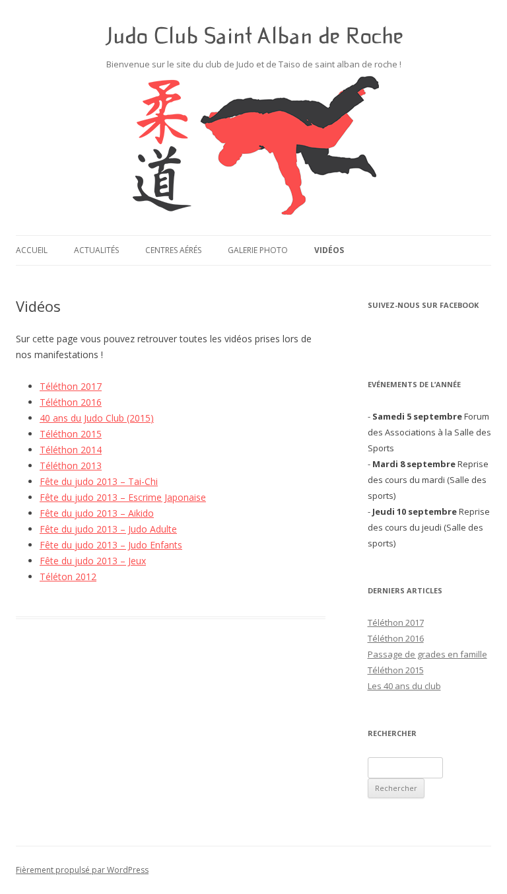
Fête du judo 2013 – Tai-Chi (99, 481)
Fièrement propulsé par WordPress (82, 869)
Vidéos (329, 250)
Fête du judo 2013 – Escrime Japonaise (123, 497)
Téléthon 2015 (71, 434)
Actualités (96, 250)
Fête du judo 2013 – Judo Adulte (108, 529)
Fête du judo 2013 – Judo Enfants (111, 545)
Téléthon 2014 (71, 449)
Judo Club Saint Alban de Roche (253, 36)
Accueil (32, 250)
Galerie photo (258, 250)
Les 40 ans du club (404, 686)
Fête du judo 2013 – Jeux (93, 560)
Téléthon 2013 (71, 465)
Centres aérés (173, 250)
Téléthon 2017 (71, 386)
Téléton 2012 (68, 576)
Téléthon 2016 (71, 402)
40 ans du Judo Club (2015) (97, 418)
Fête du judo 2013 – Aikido (97, 513)
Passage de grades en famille (427, 654)
